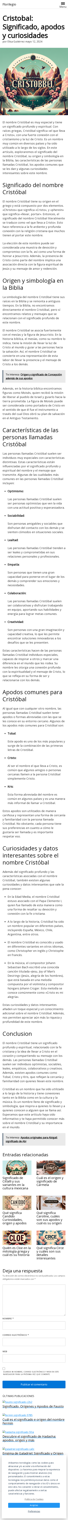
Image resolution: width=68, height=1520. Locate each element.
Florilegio (9, 4)
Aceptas (34, 1505)
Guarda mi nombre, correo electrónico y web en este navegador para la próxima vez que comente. (31, 1373)
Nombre (8, 1318)
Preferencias (34, 1511)
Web (5, 1351)
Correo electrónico (16, 1335)
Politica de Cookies (34, 1499)
